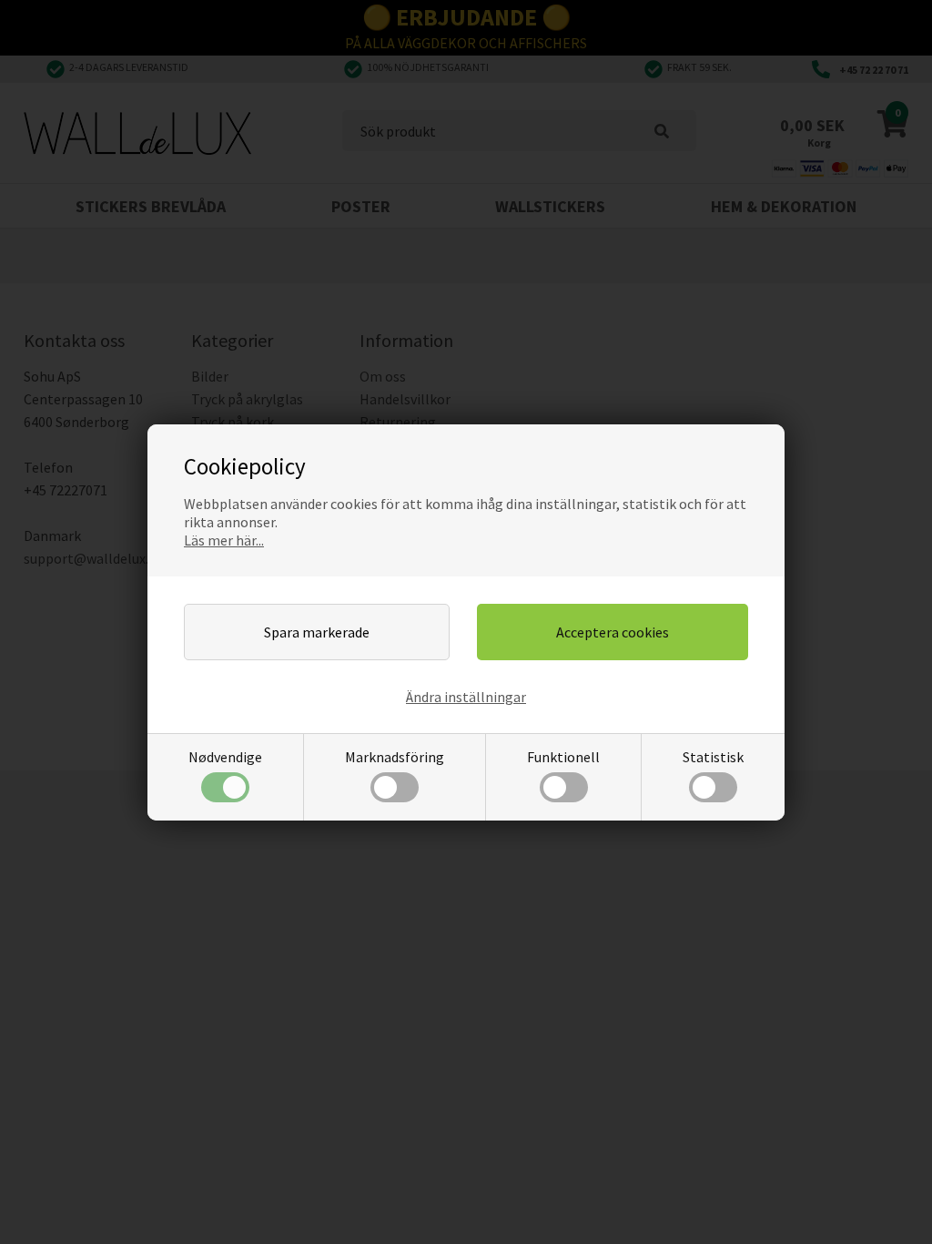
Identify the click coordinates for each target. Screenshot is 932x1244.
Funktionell (563, 757)
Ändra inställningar (466, 697)
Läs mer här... (224, 540)
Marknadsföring (394, 757)
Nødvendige (225, 757)
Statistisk (713, 757)
